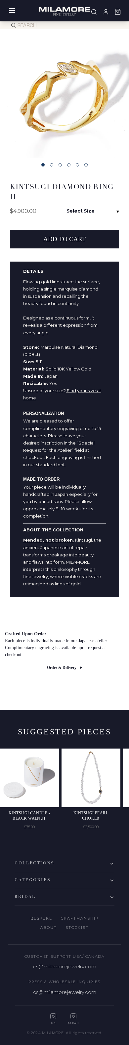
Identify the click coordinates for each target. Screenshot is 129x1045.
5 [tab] (77, 164)
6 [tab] (86, 164)
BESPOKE (41, 918)
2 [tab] (51, 164)
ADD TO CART (64, 239)
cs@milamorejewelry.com (64, 966)
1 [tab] (43, 164)
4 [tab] (68, 164)
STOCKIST (77, 927)
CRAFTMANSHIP (80, 918)
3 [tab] (60, 164)
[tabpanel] (64, 93)
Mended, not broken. (48, 540)
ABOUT (48, 927)
